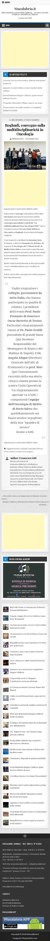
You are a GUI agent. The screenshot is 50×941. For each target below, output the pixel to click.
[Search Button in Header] (47, 25)
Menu (7, 2)
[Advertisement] (25, 49)
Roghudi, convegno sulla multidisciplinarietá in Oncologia (25, 129)
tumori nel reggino (24, 452)
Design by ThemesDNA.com (25, 938)
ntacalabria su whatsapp (13, 887)
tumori (12, 452)
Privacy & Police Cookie (13, 906)
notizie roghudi (20, 449)
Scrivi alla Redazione (11, 903)
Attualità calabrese (31, 120)
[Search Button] (25, 836)
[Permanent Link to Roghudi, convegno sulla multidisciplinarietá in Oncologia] (25, 155)
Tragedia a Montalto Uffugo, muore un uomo (22, 103)
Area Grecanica (17, 120)
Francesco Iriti (18, 139)
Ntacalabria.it (25, 8)
